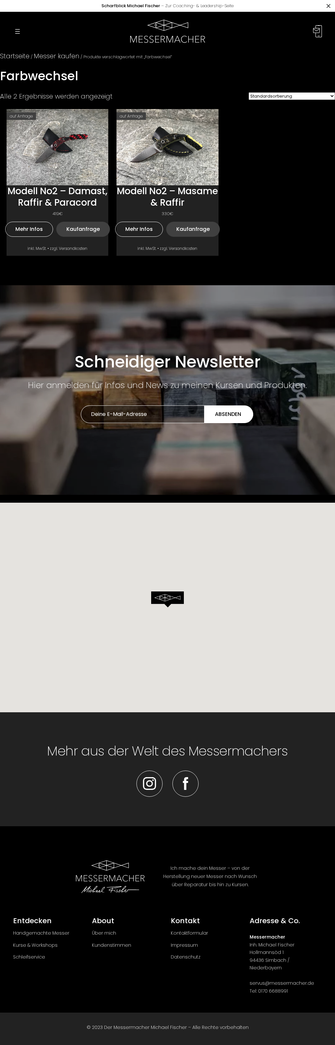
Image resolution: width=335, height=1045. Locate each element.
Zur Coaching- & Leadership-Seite (167, 6)
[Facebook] (185, 784)
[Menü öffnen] (17, 31)
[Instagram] (149, 784)
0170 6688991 (273, 991)
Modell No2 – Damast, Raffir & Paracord (57, 196)
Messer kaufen (56, 56)
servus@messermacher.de (282, 983)
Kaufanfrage (83, 229)
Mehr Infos (29, 229)
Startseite (14, 56)
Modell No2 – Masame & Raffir (167, 196)
